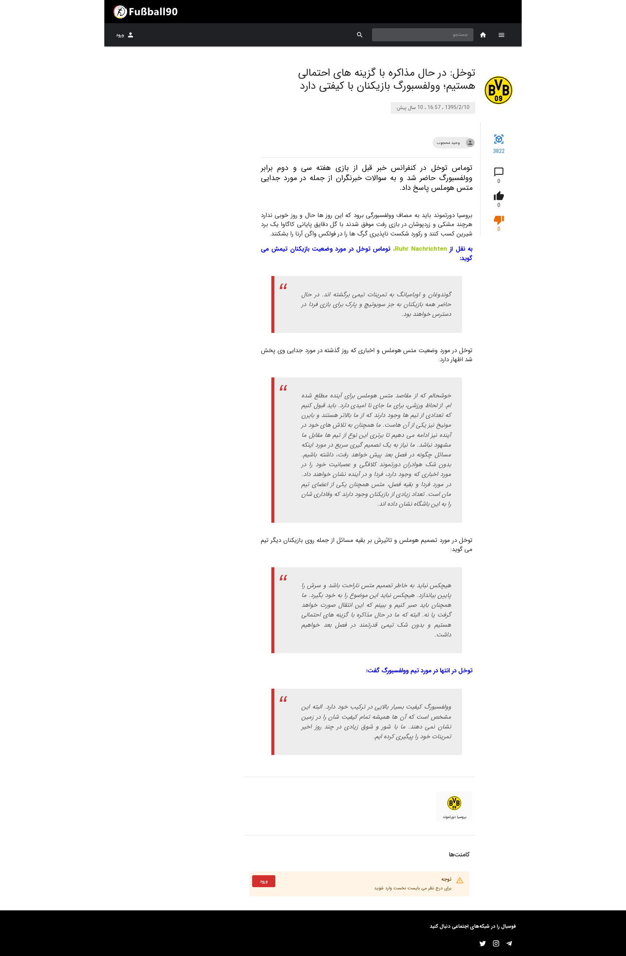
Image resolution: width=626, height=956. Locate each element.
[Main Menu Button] (501, 34)
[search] (360, 35)
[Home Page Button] (483, 35)
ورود (120, 35)
